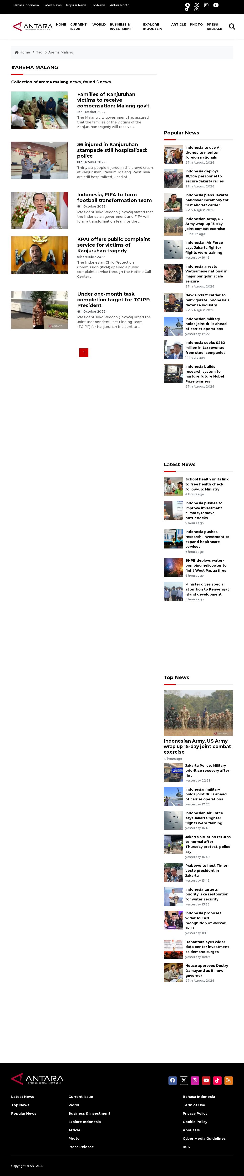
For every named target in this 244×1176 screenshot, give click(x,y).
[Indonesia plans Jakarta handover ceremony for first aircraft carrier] (173, 202)
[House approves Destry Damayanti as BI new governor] (173, 972)
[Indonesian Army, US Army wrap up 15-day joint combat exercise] (173, 225)
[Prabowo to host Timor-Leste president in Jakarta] (173, 872)
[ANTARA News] (32, 26)
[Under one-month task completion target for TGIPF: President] (39, 309)
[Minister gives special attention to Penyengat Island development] (173, 591)
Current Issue (78, 26)
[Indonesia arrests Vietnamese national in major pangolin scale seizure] (173, 273)
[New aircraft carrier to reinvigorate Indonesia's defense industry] (173, 302)
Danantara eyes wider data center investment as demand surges (207, 947)
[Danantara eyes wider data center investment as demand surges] (173, 949)
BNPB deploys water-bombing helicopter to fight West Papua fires (206, 565)
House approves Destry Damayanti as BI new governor (206, 970)
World (99, 24)
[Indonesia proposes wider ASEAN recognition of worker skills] (173, 920)
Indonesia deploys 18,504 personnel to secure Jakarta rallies (204, 176)
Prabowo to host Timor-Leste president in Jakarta (207, 870)
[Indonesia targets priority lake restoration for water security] (173, 896)
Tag (39, 52)
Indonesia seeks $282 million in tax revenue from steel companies (205, 348)
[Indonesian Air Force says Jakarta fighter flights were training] (173, 249)
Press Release (214, 26)
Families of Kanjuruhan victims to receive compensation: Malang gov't (113, 100)
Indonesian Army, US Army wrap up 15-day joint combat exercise (205, 224)
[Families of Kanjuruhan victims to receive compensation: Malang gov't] (39, 110)
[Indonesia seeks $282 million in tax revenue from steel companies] (173, 349)
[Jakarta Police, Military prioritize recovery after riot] (173, 772)
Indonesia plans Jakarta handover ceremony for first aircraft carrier (207, 200)
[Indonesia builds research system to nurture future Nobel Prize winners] (173, 373)
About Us (191, 1130)
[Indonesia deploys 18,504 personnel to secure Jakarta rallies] (173, 178)
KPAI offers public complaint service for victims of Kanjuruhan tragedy (113, 245)
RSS (186, 1147)
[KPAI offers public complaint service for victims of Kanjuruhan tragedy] (39, 255)
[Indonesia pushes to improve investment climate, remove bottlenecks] (173, 510)
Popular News (76, 5)
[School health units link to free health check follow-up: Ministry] (173, 486)
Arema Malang (60, 52)
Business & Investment (121, 26)
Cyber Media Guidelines (204, 1138)
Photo (196, 24)
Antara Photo (119, 5)
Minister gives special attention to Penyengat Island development (207, 589)
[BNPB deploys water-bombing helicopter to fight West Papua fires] (173, 567)
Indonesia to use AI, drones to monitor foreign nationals (203, 152)
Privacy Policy (195, 1113)
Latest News (52, 5)
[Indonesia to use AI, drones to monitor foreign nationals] (173, 154)
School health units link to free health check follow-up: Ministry (207, 484)
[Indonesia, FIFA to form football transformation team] (39, 210)
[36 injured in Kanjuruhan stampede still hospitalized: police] (39, 160)
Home (61, 24)
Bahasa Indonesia (26, 5)
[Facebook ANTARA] (187, 5)
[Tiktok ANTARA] (187, 8)
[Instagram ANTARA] (206, 5)
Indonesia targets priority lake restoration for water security (207, 894)
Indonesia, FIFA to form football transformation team (114, 197)
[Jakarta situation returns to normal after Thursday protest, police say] (173, 843)
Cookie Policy (195, 1122)
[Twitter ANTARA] (197, 5)
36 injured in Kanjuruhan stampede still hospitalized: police (112, 150)
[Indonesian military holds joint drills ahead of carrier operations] (173, 326)
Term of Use (194, 1105)
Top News (98, 5)
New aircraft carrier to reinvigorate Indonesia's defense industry (207, 300)
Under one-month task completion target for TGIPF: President (114, 299)
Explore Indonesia (152, 26)
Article (178, 24)
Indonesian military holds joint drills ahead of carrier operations (206, 324)
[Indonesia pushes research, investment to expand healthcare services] (173, 538)
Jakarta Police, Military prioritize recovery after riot (207, 770)
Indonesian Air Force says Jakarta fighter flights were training (204, 247)
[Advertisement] (198, 94)
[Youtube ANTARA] (216, 5)
